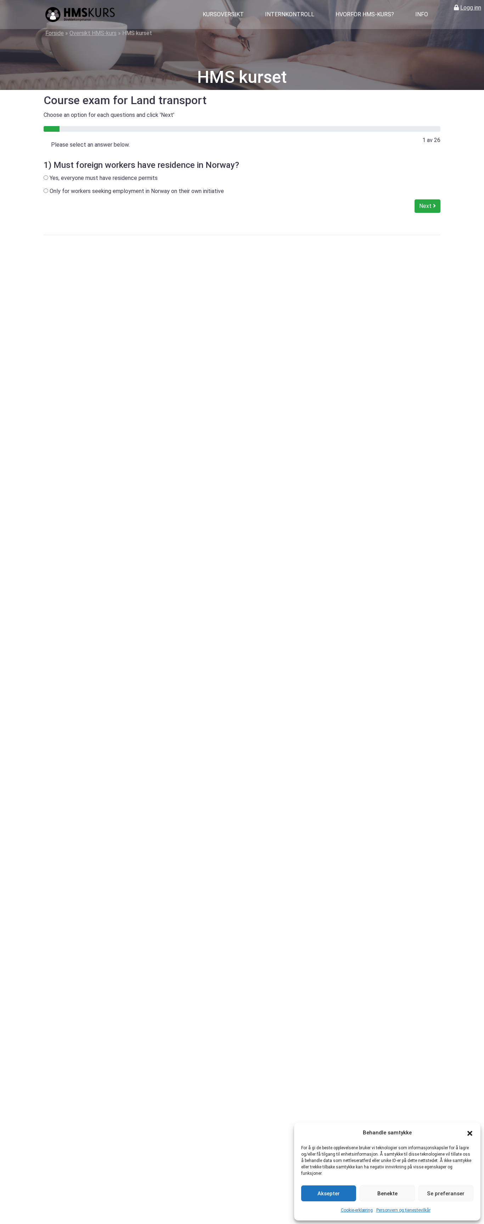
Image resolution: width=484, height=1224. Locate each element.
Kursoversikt (223, 14)
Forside (54, 33)
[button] (469, 1133)
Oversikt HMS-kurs (93, 33)
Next (426, 206)
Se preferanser (446, 1193)
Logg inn (470, 7)
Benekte (387, 1193)
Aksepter (328, 1193)
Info (421, 14)
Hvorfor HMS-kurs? (365, 14)
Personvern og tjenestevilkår (403, 1210)
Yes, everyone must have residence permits (103, 178)
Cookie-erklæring (357, 1210)
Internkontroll (289, 14)
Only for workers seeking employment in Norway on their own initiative (136, 191)
